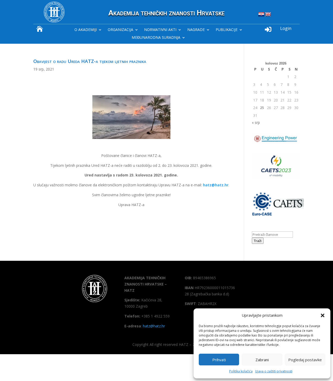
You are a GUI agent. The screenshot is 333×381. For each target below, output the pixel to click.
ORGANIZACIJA (120, 30)
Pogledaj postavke (305, 359)
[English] (268, 14)
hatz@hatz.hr (215, 184)
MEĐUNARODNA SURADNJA (156, 38)
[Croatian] (261, 14)
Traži (257, 240)
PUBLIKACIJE (227, 30)
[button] (322, 315)
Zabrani (262, 359)
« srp (256, 122)
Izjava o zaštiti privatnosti (273, 371)
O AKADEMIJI (85, 30)
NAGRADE (196, 30)
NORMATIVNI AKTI (160, 30)
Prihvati (219, 359)
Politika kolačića (241, 371)
